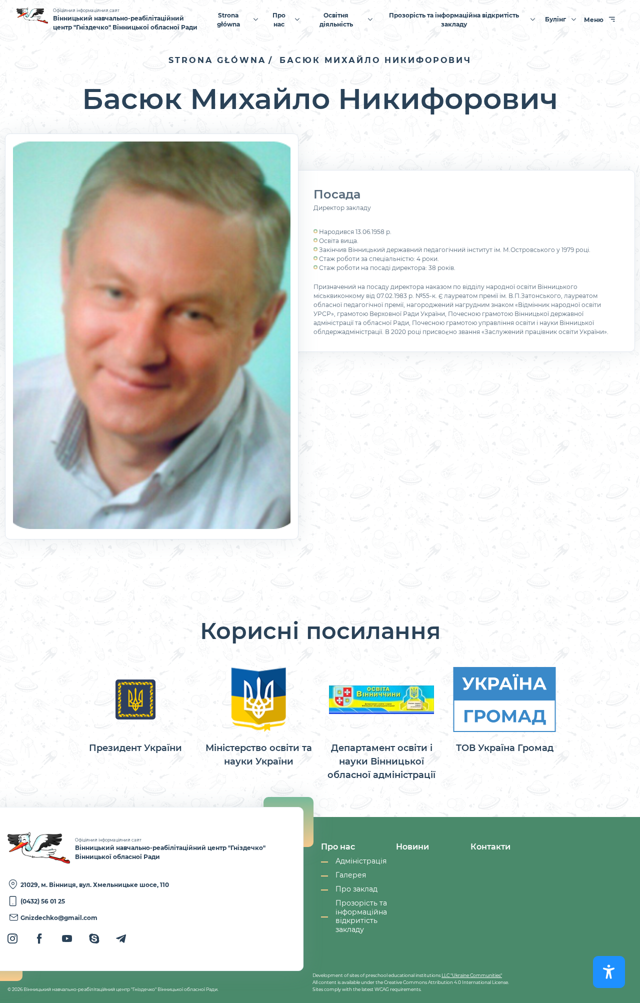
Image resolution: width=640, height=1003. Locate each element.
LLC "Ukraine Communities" (472, 975)
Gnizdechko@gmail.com (59, 918)
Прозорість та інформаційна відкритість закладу (454, 20)
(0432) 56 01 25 (42, 901)
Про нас (279, 20)
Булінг (555, 19)
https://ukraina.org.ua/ (504, 710)
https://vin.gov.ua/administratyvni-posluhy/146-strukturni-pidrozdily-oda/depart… (382, 723)
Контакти (490, 847)
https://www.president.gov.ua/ (136, 710)
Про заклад (357, 889)
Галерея (351, 875)
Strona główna (228, 20)
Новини (412, 847)
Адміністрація (361, 861)
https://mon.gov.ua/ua (258, 716)
